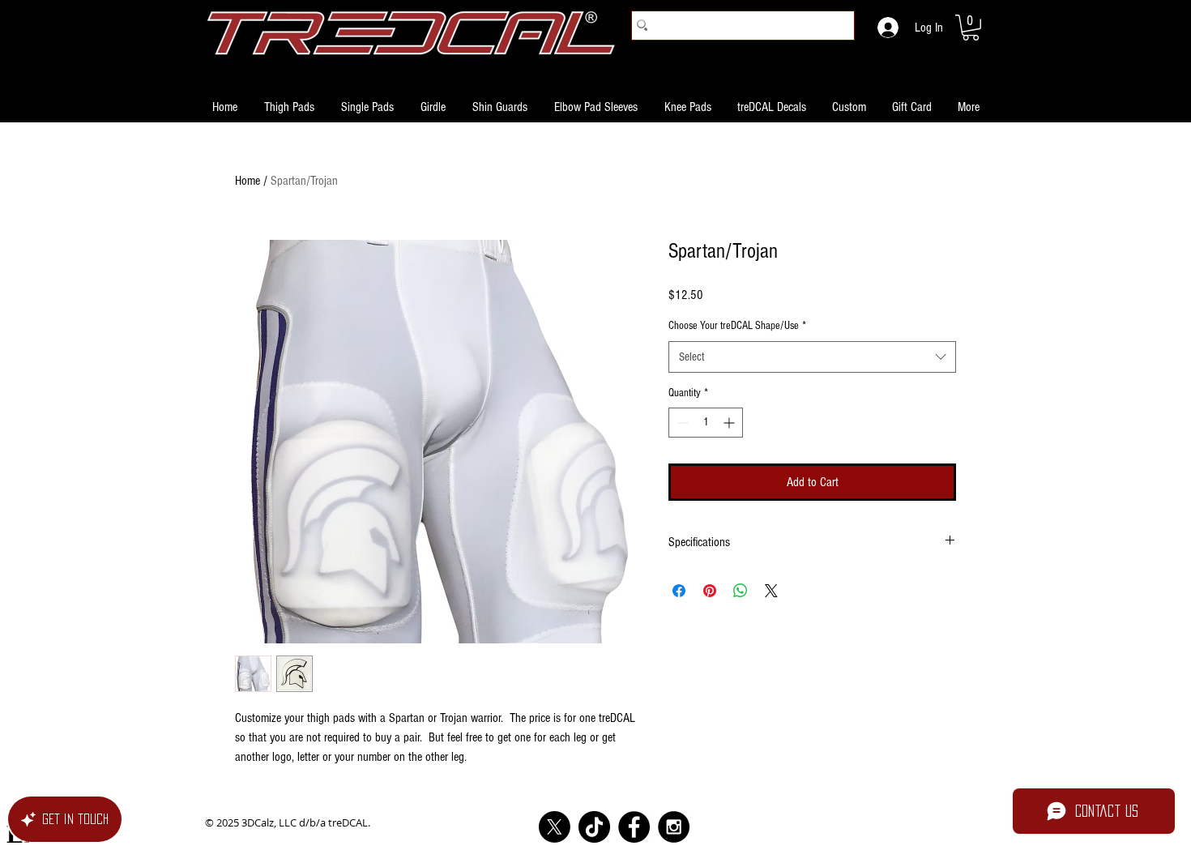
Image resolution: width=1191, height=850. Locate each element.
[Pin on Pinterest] (709, 590)
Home (247, 180)
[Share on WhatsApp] (740, 590)
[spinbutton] (705, 422)
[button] (970, 28)
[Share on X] (771, 590)
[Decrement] (681, 422)
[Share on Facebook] (679, 590)
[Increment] (730, 422)
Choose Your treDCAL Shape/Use (737, 325)
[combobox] (812, 357)
